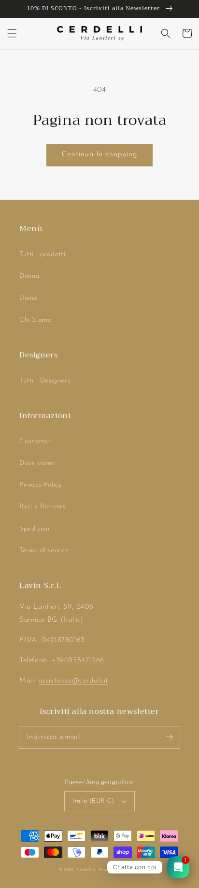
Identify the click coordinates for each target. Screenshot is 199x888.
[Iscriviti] (169, 737)
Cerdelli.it (87, 870)
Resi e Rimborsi (43, 506)
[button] (12, 33)
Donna (29, 276)
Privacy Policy (40, 485)
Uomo (28, 298)
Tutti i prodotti (42, 254)
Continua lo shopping (99, 154)
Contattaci (36, 441)
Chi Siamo (35, 320)
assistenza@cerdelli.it (73, 680)
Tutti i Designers (44, 380)
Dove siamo (37, 463)
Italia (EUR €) (93, 801)
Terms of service (44, 550)
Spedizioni (35, 529)
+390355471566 (78, 660)
